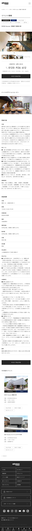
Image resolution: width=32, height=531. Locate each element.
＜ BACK (4, 455)
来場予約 (13, 529)
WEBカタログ (9, 491)
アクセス (18, 529)
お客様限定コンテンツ (11, 497)
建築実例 (9, 188)
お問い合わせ (8, 529)
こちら (14, 297)
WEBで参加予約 (16, 76)
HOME (3, 9)
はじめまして (20, 469)
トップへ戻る (29, 529)
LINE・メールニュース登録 (9, 503)
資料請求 (2, 529)
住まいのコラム (5, 484)
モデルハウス (20, 473)
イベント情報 (9, 9)
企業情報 (19, 484)
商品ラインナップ (20, 477)
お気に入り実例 (24, 529)
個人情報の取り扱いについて (7, 519)
